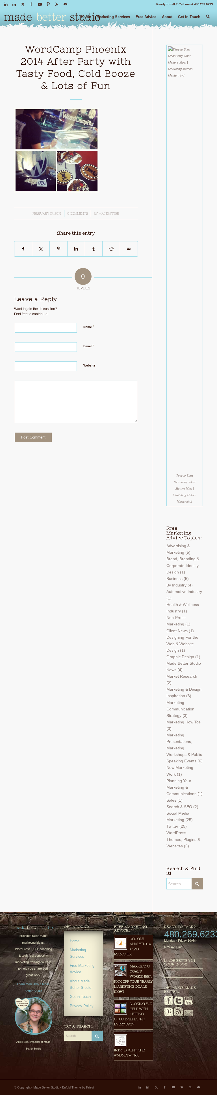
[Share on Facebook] (23, 248)
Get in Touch (80, 996)
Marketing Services (78, 953)
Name (88, 327)
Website (89, 365)
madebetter (109, 213)
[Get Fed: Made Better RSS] (178, 1015)
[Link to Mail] (65, 4)
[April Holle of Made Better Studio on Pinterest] (168, 1015)
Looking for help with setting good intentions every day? (133, 1014)
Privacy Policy (82, 1006)
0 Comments (77, 213)
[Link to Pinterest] (48, 4)
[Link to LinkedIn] (6, 4)
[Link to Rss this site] (57, 4)
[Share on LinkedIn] (76, 248)
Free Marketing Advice (82, 968)
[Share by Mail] (128, 248)
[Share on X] (40, 248)
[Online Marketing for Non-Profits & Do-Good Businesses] (33, 927)
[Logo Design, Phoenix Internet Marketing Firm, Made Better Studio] (52, 18)
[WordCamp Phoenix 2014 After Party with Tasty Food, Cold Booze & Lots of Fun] (56, 191)
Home (74, 941)
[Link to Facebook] (31, 4)
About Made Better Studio (80, 984)
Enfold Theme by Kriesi (78, 1087)
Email (88, 346)
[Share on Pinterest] (58, 248)
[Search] (207, 19)
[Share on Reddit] (111, 248)
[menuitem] (86, 19)
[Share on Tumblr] (93, 248)
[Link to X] (23, 4)
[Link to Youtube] (40, 4)
